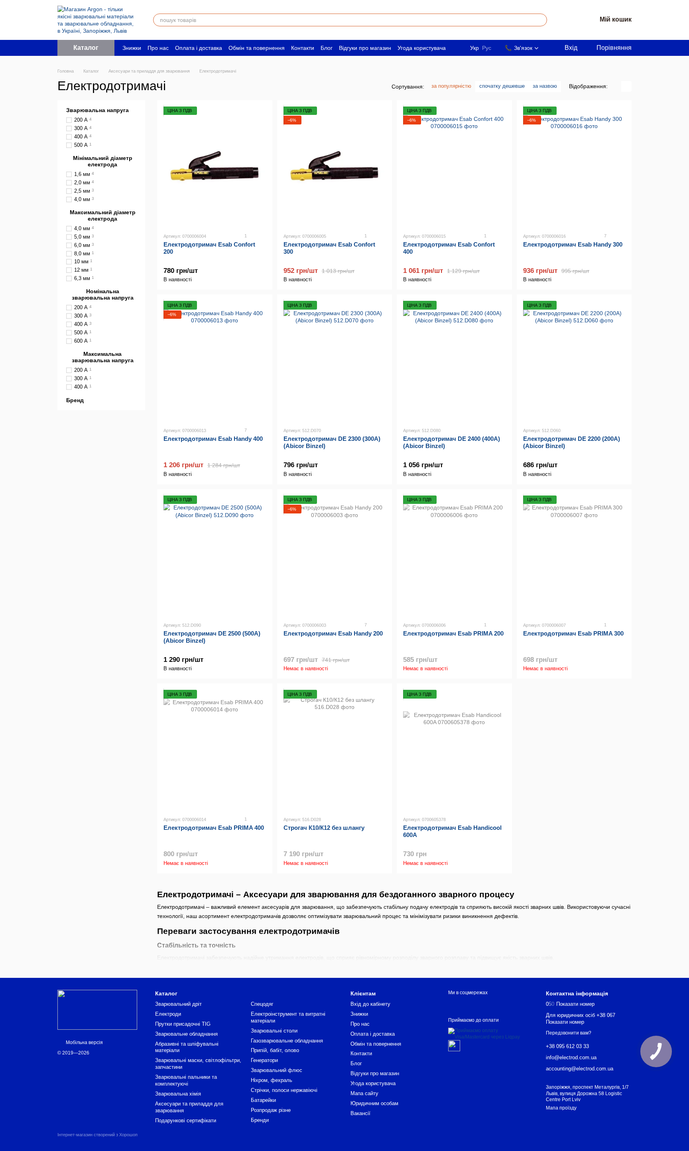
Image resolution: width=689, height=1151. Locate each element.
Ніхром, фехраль (271, 1080)
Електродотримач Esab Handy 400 (213, 438)
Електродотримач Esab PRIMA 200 (453, 633)
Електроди (168, 1014)
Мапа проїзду (561, 1108)
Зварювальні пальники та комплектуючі (186, 1080)
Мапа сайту (364, 1093)
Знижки (131, 48)
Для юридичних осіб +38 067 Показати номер (580, 1018)
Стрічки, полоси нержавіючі (284, 1090)
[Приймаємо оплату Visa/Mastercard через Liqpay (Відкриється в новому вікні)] (491, 1033)
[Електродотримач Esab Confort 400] (454, 166)
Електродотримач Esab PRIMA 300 (573, 633)
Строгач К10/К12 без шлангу (323, 827)
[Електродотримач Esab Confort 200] (214, 166)
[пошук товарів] (540, 20)
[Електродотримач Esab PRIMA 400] (214, 749)
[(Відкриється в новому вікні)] (454, 1045)
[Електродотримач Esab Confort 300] (334, 166)
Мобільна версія (84, 1042)
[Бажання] (569, 20)
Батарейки (263, 1100)
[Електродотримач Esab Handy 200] (334, 555)
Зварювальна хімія (178, 1094)
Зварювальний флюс (276, 1070)
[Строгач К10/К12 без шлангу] (334, 749)
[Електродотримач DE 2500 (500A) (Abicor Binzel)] (214, 555)
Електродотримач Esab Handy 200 (333, 633)
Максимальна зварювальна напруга (103, 357)
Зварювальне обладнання (186, 1034)
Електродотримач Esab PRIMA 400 (213, 827)
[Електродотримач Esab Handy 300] (574, 166)
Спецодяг (262, 1004)
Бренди (260, 1120)
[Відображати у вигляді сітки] (616, 86)
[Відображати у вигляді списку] (626, 86)
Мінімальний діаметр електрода (102, 161)
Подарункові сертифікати (185, 1120)
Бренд (75, 400)
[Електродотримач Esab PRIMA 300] (574, 555)
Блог (327, 48)
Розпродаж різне (271, 1110)
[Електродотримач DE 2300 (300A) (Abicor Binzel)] (334, 361)
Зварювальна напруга (97, 110)
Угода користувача (422, 48)
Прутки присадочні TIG (183, 1024)
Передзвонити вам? (568, 1033)
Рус (486, 48)
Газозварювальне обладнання (287, 1041)
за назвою (545, 86)
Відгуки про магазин (365, 48)
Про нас (158, 48)
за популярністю (451, 86)
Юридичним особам (374, 1103)
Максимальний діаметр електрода (103, 215)
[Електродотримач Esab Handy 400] (214, 361)
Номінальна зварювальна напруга (103, 294)
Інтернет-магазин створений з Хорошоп (97, 1134)
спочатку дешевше (502, 86)
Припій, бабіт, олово (275, 1050)
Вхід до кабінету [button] (370, 1004)
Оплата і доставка (198, 48)
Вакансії (360, 1113)
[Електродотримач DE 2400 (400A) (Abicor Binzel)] (454, 361)
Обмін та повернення (256, 48)
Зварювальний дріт (178, 1004)
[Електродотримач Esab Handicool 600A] (454, 749)
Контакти (302, 48)
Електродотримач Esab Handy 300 (572, 244)
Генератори (264, 1060)
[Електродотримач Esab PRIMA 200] (454, 555)
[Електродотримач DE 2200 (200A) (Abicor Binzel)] (574, 361)
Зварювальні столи (274, 1031)
